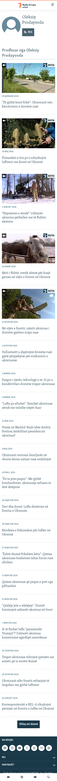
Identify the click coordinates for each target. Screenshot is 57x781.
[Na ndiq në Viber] (41, 748)
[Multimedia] (8, 777)
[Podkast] (22, 777)
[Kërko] (48, 777)
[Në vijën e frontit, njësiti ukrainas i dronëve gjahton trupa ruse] (28, 304)
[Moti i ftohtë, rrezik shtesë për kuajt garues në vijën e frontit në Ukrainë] (28, 248)
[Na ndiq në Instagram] (12, 748)
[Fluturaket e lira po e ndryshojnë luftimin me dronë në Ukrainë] (28, 133)
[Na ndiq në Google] (49, 748)
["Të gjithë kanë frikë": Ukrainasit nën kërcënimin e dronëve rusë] (28, 78)
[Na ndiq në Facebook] (5, 748)
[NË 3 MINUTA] (35, 777)
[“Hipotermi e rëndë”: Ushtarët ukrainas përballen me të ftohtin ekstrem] (28, 189)
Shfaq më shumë (28, 724)
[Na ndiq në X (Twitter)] (27, 748)
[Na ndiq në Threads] (34, 748)
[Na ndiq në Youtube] (20, 748)
